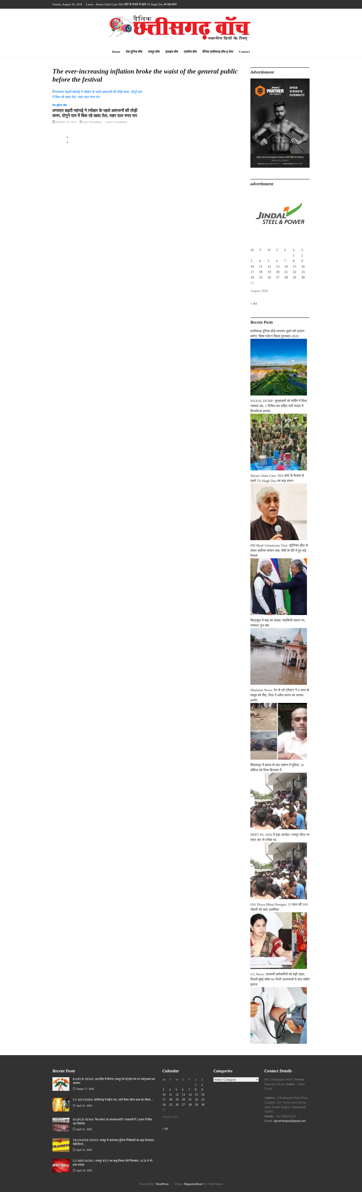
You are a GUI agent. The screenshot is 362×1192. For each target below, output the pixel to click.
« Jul (253, 303)
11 (260, 266)
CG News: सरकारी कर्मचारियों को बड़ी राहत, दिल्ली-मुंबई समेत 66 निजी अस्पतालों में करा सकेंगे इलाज (279, 979)
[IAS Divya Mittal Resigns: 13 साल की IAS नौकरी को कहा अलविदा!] (280, 940)
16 (303, 266)
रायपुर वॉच (154, 52)
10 (252, 266)
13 (277, 266)
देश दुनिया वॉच (134, 52)
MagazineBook (193, 1184)
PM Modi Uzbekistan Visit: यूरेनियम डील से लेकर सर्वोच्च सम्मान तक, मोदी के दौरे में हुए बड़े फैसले (146, 4)
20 (277, 272)
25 (260, 277)
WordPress (162, 1184)
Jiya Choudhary (92, 121)
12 (269, 266)
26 (269, 277)
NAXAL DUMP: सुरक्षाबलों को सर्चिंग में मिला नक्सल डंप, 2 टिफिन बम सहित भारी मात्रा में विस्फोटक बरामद (278, 406)
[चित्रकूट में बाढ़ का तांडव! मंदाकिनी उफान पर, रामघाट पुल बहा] (280, 656)
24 (252, 277)
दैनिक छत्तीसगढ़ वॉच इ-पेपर (217, 52)
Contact (244, 52)
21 (286, 272)
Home (116, 52)
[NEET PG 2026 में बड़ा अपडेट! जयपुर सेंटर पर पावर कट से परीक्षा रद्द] (280, 870)
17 (252, 272)
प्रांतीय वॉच (190, 52)
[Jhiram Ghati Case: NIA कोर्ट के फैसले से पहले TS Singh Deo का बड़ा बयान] (280, 511)
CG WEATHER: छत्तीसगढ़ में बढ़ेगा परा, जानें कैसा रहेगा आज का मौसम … (113, 1099)
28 (286, 277)
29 (294, 277)
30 (303, 277)
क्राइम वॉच (171, 52)
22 (294, 272)
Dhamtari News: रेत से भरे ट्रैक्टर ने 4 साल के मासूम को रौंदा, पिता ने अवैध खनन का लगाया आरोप (279, 695)
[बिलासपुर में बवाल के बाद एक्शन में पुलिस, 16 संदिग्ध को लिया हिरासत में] (280, 801)
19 (269, 272)
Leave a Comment (116, 121)
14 (286, 266)
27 (277, 277)
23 (303, 272)
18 (260, 272)
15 (294, 266)
